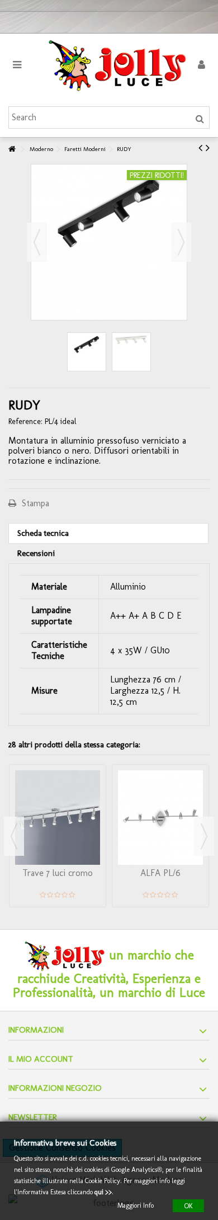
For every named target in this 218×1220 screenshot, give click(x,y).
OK (188, 1205)
